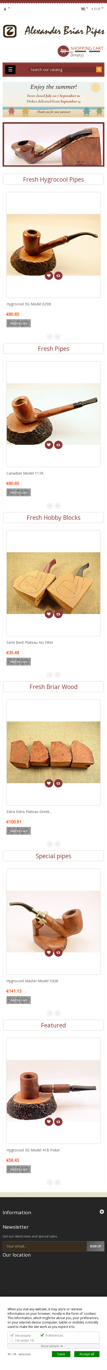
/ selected (19, 1354)
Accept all (86, 1354)
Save (61, 1354)
